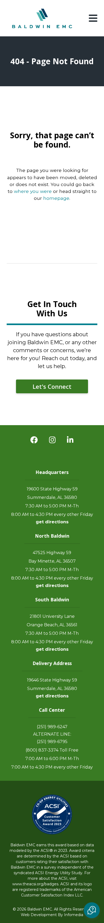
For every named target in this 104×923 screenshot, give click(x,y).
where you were (33, 191)
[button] (91, 910)
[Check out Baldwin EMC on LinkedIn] (70, 440)
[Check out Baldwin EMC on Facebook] (34, 440)
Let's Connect (52, 386)
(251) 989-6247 (52, 726)
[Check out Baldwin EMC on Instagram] (52, 440)
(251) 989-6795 (52, 741)
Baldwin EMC (43, 18)
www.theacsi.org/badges (35, 884)
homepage (56, 198)
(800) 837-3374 (42, 750)
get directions (52, 521)
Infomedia (73, 914)
